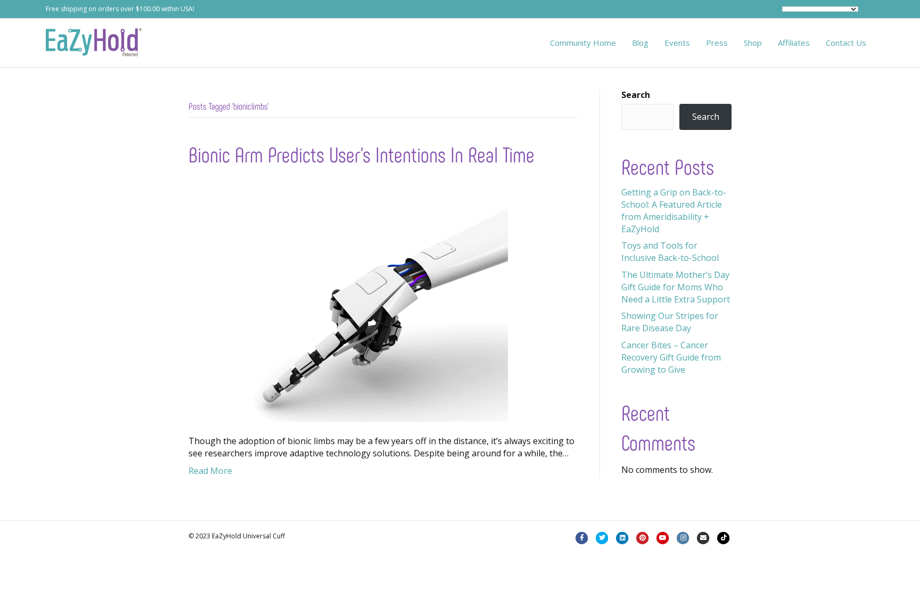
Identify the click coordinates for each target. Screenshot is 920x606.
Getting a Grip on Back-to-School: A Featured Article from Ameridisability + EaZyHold (673, 210)
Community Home (583, 42)
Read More (210, 471)
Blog (640, 42)
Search (635, 95)
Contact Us (846, 42)
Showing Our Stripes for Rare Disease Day (669, 322)
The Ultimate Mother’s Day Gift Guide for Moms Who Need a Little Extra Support (675, 287)
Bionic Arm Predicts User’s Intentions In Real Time (361, 154)
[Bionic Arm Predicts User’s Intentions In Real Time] (348, 301)
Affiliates (794, 42)
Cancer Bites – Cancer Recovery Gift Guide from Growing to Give (671, 357)
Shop (753, 42)
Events (677, 42)
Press (717, 42)
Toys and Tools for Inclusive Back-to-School (670, 252)
